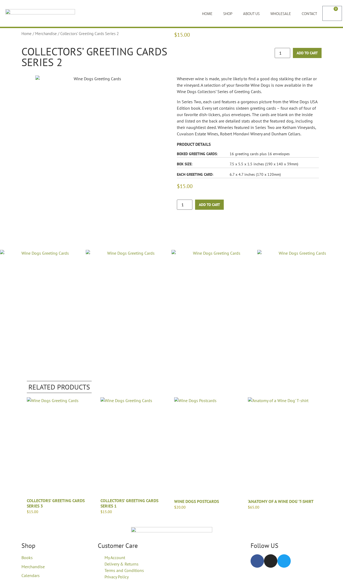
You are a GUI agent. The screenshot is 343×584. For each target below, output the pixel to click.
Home (207, 13)
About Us (251, 13)
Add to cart (307, 53)
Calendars (30, 575)
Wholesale (280, 13)
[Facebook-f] (257, 561)
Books (27, 557)
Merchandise (46, 33)
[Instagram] (270, 561)
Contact (309, 13)
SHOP (227, 13)
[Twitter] (284, 561)
